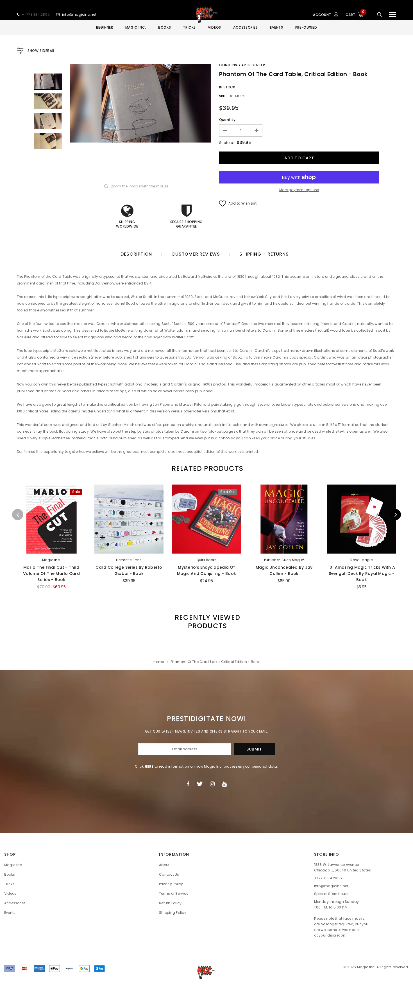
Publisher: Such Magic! (284, 559)
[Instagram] (212, 783)
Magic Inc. (51, 559)
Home (158, 661)
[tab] (206, 468)
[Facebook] (188, 783)
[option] (140, 103)
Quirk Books (206, 559)
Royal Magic (361, 559)
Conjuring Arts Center (242, 65)
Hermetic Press (129, 559)
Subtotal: (227, 142)
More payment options (299, 189)
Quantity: (227, 119)
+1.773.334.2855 (36, 14)
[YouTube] (224, 783)
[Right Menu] (392, 14)
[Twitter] (200, 783)
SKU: (222, 96)
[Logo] (206, 14)
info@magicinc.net (79, 14)
